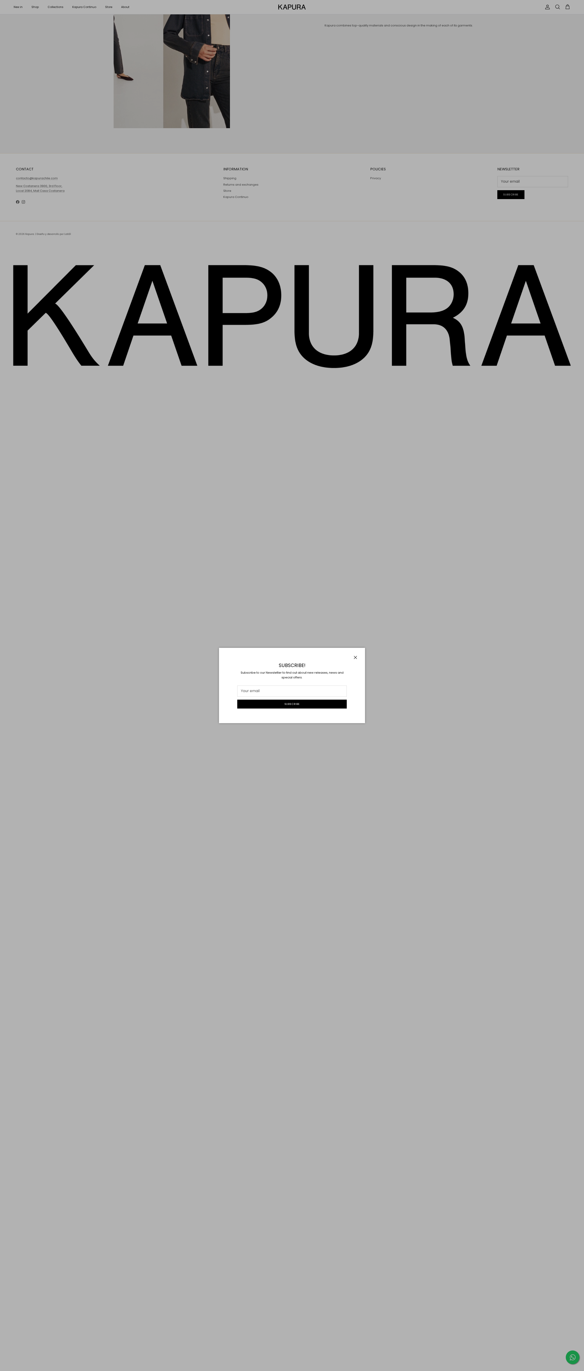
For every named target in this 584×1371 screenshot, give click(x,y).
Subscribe (292, 704)
